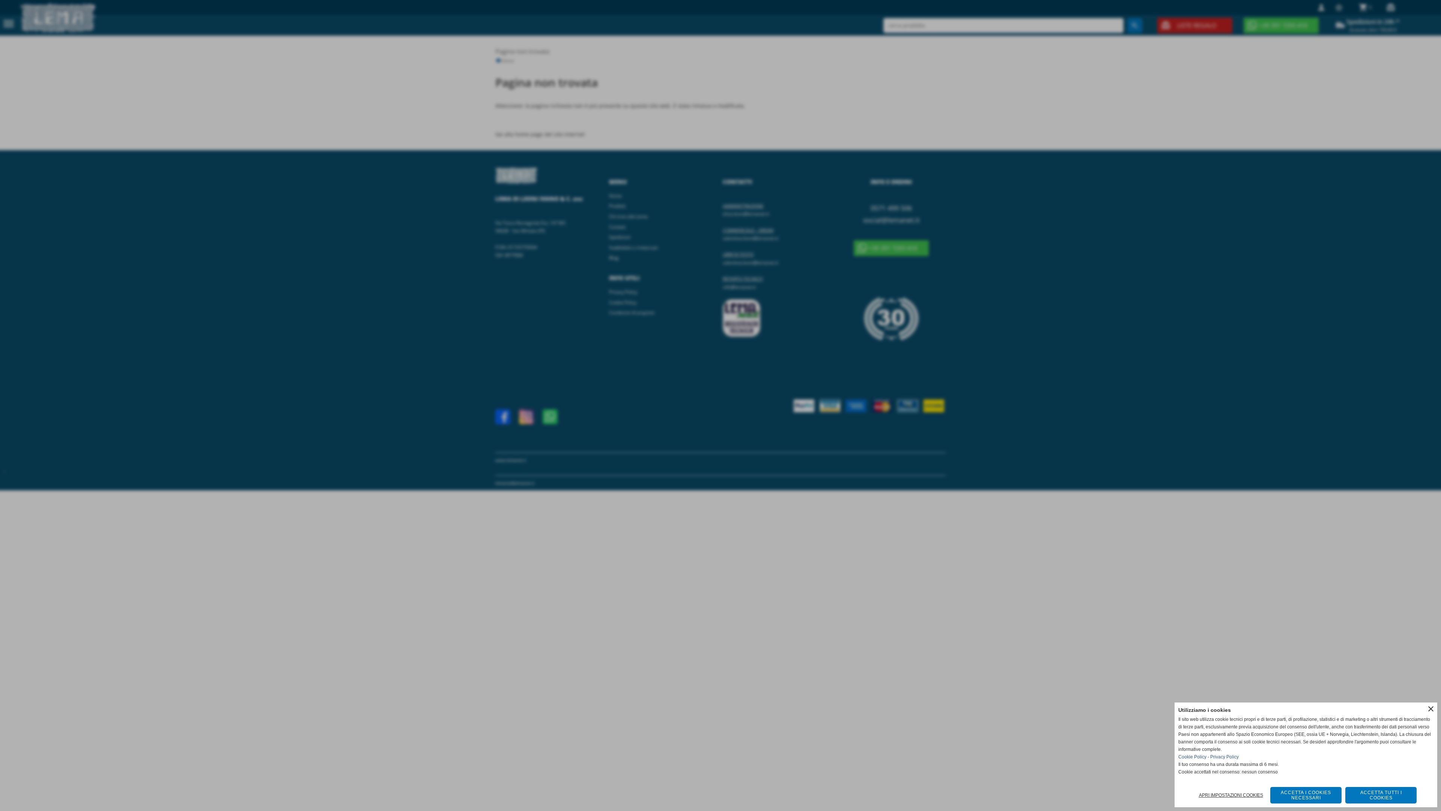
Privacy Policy (1224, 757)
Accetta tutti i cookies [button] (1381, 795)
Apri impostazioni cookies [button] (1231, 795)
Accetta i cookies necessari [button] (1306, 795)
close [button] (1430, 708)
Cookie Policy (1192, 757)
